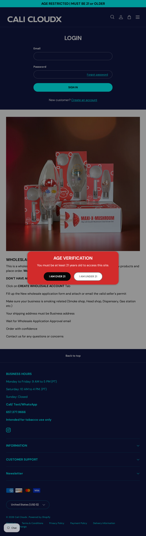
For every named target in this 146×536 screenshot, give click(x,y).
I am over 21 (57, 276)
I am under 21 (88, 276)
